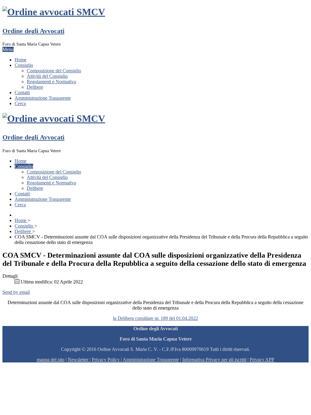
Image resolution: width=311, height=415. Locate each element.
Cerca (20, 103)
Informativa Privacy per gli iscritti (214, 359)
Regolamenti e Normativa (51, 81)
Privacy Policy (106, 359)
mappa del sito (50, 359)
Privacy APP (262, 359)
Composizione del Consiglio (54, 70)
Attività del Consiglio (47, 76)
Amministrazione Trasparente (43, 98)
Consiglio (24, 65)
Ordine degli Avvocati (33, 31)
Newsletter (79, 359)
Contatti (22, 92)
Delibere (35, 87)
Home (20, 59)
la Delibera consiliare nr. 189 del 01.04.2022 (155, 318)
